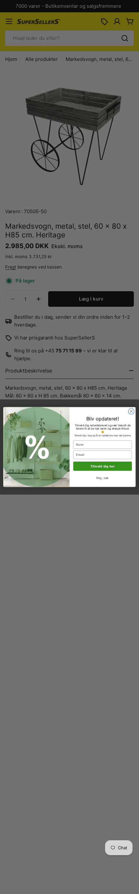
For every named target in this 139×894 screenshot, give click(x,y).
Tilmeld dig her (103, 466)
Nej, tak (102, 478)
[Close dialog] (131, 411)
